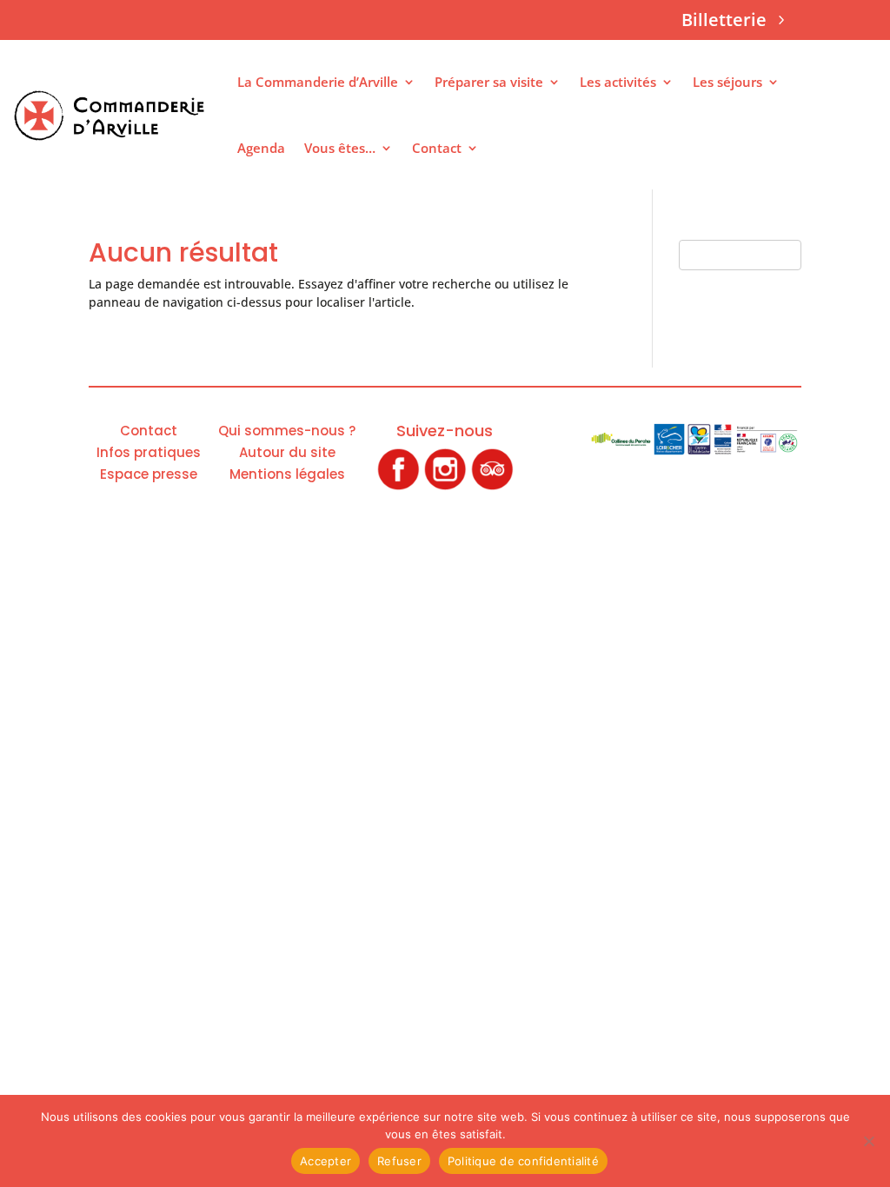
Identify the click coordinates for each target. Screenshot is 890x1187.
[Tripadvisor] (492, 486)
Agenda (261, 147)
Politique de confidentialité (523, 1161)
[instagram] (445, 486)
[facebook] (398, 486)
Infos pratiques (148, 452)
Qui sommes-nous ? (286, 430)
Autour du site (287, 452)
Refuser (399, 1161)
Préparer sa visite (489, 81)
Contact (437, 147)
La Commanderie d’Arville (317, 81)
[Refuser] (868, 1141)
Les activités (618, 81)
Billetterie (724, 19)
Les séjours (727, 81)
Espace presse (148, 474)
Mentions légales (287, 474)
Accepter (325, 1161)
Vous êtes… (339, 147)
